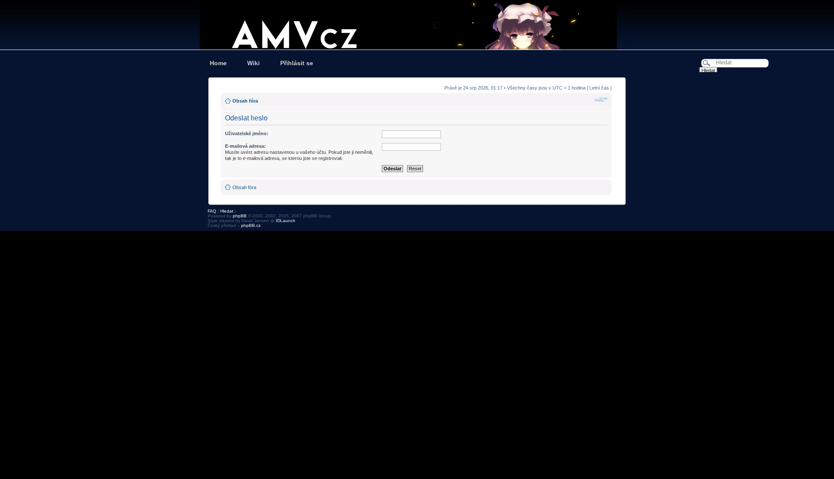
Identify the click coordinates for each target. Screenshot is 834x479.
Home (218, 63)
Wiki (253, 63)
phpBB (240, 215)
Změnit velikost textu (601, 99)
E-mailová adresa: (245, 146)
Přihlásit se (296, 63)
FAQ (212, 211)
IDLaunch (285, 220)
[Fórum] (417, 25)
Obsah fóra (245, 100)
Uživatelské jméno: (246, 133)
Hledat (226, 211)
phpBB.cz (251, 225)
